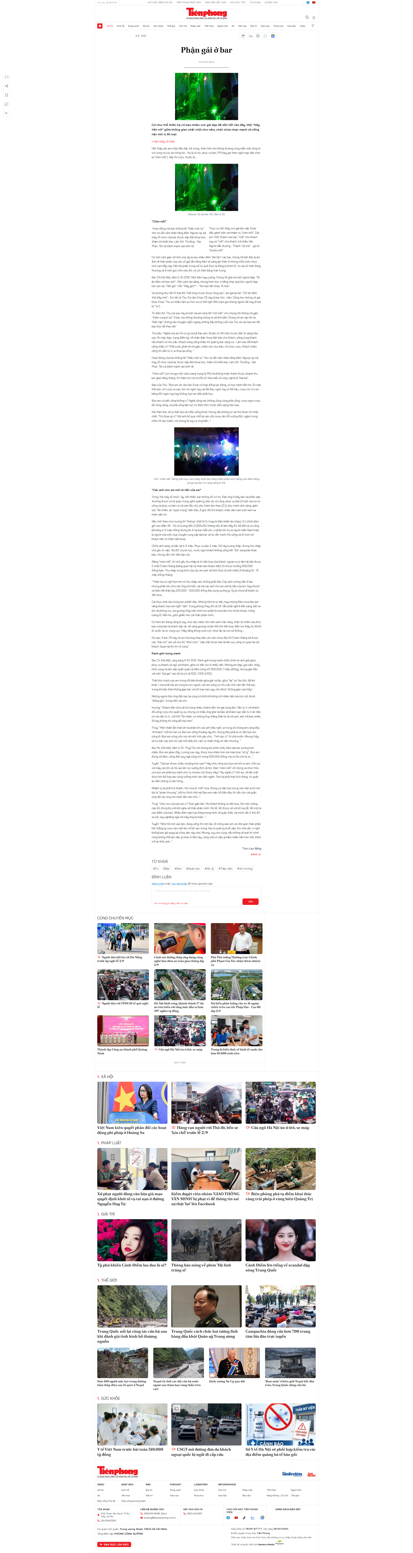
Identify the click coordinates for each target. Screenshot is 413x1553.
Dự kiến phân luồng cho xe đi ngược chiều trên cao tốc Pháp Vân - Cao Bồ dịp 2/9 (236, 1007)
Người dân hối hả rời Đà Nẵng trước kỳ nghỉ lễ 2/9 (119, 959)
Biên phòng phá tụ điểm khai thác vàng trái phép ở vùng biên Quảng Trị (279, 1196)
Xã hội (110, 25)
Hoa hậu (291, 25)
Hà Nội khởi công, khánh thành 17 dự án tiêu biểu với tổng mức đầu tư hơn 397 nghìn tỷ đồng (179, 1007)
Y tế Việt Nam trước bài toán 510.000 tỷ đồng (130, 1452)
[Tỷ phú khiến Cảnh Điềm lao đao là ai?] (132, 1240)
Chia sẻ (6, 86)
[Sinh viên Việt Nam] (292, 1475)
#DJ (156, 868)
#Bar (166, 868)
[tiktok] (245, 1518)
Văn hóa (242, 25)
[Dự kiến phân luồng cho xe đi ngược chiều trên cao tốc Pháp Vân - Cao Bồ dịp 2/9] (236, 984)
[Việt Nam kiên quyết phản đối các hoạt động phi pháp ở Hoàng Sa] (132, 1103)
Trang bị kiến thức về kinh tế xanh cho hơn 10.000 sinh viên (236, 1051)
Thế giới (171, 25)
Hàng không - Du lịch (277, 1495)
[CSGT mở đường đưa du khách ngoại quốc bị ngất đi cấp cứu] (206, 1424)
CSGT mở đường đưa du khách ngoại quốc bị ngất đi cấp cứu (201, 1452)
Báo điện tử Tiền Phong (206, 13)
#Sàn (178, 868)
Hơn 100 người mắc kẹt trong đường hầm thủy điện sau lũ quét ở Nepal (121, 1383)
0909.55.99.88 (152, 1513)
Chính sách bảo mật (288, 1509)
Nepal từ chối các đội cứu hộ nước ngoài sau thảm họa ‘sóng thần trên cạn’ (177, 1385)
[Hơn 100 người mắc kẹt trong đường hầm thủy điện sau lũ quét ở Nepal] (122, 1363)
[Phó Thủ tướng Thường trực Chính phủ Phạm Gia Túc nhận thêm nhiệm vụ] (236, 938)
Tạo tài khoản (179, 883)
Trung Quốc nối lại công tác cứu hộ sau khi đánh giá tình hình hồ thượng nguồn (132, 1336)
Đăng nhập (158, 883)
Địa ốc (146, 25)
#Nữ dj (209, 868)
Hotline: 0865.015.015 (160, 2)
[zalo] (254, 1518)
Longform (200, 1484)
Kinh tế (120, 25)
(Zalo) (164, 1513)
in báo (258, 36)
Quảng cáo (271, 2)
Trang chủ (99, 26)
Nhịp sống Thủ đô (106, 1500)
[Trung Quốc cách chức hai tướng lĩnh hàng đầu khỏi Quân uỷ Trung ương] (206, 1306)
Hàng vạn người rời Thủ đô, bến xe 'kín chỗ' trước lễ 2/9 (204, 1130)
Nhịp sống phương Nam (133, 1500)
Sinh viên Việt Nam (215, 2)
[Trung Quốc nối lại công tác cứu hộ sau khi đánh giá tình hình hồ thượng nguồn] (132, 1306)
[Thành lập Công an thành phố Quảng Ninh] (123, 1030)
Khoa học (279, 25)
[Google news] (264, 1518)
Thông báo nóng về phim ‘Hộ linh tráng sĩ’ (201, 1268)
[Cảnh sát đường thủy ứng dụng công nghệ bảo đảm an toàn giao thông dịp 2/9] (180, 938)
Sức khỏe (158, 25)
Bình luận (6, 104)
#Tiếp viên (225, 868)
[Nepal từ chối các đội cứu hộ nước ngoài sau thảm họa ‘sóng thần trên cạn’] (178, 1363)
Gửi (250, 901)
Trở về (6, 113)
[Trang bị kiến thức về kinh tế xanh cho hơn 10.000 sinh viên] (236, 1030)
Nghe (6, 77)
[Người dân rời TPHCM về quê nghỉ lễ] (123, 984)
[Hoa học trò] (311, 1475)
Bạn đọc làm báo (116, 1544)
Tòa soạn (255, 2)
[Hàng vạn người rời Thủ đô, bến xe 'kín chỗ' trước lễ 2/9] (206, 1103)
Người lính (222, 25)
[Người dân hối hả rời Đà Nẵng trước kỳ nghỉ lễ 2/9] (123, 938)
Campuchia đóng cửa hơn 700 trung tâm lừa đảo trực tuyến (278, 1334)
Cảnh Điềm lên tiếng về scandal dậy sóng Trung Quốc (278, 1268)
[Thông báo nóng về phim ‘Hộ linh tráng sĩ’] (206, 1240)
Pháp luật (196, 25)
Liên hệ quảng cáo (152, 1509)
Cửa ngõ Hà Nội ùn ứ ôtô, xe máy (180, 1049)
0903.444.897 (194, 1513)
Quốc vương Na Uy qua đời (227, 1381)
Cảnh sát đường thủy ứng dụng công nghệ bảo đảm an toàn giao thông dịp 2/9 (179, 961)
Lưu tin (6, 95)
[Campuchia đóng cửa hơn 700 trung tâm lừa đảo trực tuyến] (281, 1306)
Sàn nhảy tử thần (164, 141)
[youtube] (314, 2)
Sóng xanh (133, 25)
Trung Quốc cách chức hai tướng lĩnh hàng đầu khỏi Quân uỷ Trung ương (204, 1334)
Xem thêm (313, 26)
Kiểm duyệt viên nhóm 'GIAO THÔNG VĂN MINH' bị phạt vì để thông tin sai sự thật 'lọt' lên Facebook (205, 1198)
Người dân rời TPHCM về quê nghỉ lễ (122, 1005)
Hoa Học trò (237, 2)
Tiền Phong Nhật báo (188, 2)
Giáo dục (265, 25)
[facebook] (308, 2)
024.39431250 (108, 1520)
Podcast (175, 1484)
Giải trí (253, 25)
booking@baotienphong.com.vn (160, 1517)
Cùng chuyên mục (115, 918)
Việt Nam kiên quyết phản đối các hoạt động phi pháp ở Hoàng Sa (131, 1130)
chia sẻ (243, 36)
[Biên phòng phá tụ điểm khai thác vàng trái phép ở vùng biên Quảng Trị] (281, 1169)
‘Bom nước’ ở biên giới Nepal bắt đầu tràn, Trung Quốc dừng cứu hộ (289, 1383)
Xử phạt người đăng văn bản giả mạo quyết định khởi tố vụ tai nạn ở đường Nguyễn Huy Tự (130, 1198)
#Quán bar (193, 868)
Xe (233, 25)
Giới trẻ (183, 25)
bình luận (265, 36)
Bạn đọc (246, 1495)
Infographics (227, 1484)
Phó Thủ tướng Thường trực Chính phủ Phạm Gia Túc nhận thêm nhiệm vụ (235, 961)
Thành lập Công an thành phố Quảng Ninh (122, 1051)
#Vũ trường (244, 868)
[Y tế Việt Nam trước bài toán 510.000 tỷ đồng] (132, 1424)
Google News (273, 36)
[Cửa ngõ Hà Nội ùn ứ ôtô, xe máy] (180, 1030)
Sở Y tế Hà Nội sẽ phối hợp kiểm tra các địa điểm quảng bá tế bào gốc (281, 1452)
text (250, 36)
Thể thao (209, 25)
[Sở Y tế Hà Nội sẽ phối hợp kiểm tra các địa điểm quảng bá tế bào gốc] (281, 1424)
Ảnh (148, 1484)
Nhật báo (127, 1484)
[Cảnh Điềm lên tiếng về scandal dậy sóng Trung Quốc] (281, 1240)
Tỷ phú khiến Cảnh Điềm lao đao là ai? (131, 1265)
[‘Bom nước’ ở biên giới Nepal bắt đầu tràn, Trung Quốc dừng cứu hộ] (290, 1363)
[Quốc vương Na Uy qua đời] (234, 1363)
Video (303, 25)
